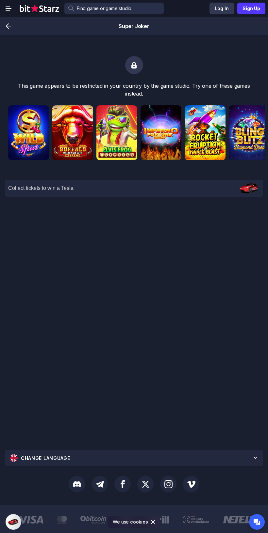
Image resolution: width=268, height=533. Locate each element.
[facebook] (122, 484)
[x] (145, 484)
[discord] (77, 484)
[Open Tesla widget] (13, 522)
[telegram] (100, 484)
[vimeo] (191, 484)
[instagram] (168, 484)
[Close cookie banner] (153, 522)
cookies (139, 522)
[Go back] (8, 26)
